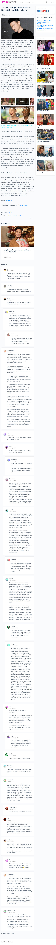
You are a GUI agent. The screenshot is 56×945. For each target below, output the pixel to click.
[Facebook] (38, 11)
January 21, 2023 (7, 257)
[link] (3, 108)
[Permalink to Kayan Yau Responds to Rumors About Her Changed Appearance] (45, 119)
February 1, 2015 (6, 15)
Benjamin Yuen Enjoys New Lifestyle (44, 82)
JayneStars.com (23, 205)
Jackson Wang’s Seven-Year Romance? (45, 172)
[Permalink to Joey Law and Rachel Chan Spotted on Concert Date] (45, 59)
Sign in (52, 2)
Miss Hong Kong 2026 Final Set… (44, 68)
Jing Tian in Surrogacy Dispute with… (44, 51)
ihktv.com (9, 200)
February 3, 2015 (14, 335)
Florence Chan (10, 215)
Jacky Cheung (17, 215)
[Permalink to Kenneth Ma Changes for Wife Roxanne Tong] (45, 104)
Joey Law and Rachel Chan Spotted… (44, 65)
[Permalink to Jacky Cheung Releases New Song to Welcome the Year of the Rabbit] (17, 236)
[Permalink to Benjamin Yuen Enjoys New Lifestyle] (45, 76)
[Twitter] (40, 11)
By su (3, 14)
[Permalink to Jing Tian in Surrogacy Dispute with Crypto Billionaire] (45, 45)
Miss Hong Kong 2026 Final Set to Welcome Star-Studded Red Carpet (44, 22)
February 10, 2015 (11, 912)
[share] (31, 107)
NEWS (10, 212)
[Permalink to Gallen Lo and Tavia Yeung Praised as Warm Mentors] (45, 90)
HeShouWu (13, 334)
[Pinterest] (43, 11)
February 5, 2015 (14, 737)
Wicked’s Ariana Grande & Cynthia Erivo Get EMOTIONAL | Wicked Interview (18, 108)
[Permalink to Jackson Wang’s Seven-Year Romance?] (45, 165)
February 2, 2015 (12, 312)
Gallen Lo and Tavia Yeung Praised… (44, 96)
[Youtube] (45, 11)
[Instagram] (47, 11)
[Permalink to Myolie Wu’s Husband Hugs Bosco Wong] (45, 134)
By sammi (6, 256)
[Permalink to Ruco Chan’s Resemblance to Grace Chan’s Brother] (45, 150)
